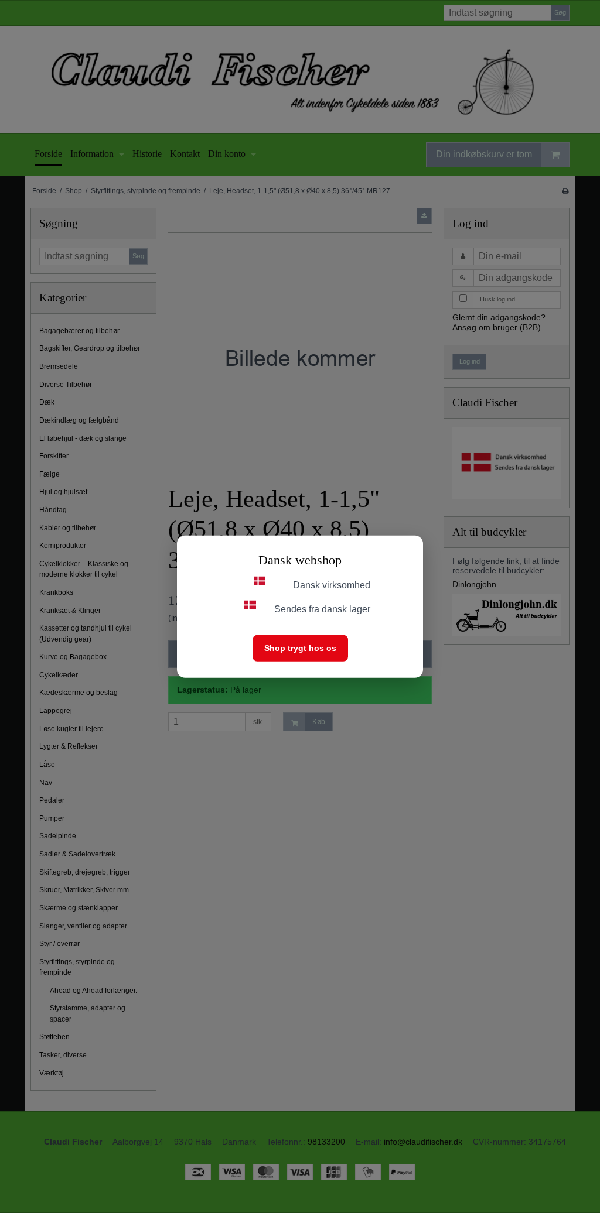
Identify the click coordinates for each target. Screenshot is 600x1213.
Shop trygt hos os (300, 647)
